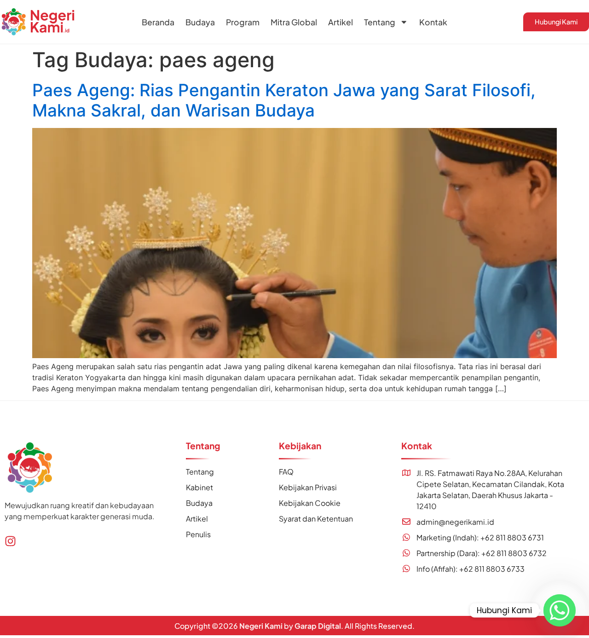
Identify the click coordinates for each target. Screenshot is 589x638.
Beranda (158, 22)
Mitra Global (294, 22)
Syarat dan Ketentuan (316, 518)
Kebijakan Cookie (310, 503)
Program (243, 22)
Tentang (379, 22)
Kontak (433, 22)
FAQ (286, 471)
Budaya (200, 22)
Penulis (198, 534)
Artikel (340, 22)
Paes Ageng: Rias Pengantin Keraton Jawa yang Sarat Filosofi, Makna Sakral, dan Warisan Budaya (284, 100)
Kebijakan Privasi (308, 487)
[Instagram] (10, 541)
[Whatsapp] (559, 610)
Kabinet (199, 487)
